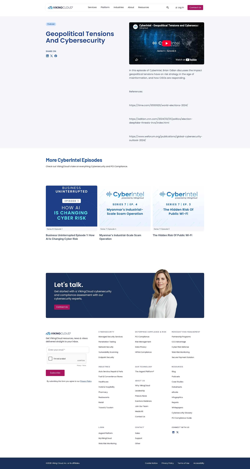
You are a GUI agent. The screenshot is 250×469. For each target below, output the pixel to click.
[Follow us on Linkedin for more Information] (173, 432)
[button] (92, 7)
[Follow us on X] (177, 432)
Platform (105, 7)
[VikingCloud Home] (60, 7)
